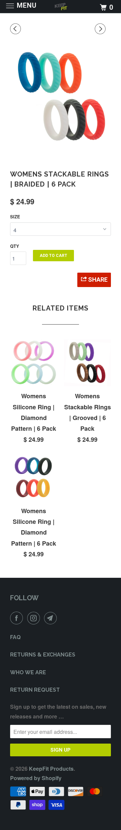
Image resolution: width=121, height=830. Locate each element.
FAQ (15, 637)
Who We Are (28, 672)
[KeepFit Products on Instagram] (35, 618)
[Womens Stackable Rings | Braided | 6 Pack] (60, 96)
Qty (14, 246)
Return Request (35, 690)
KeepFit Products (51, 768)
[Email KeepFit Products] (51, 618)
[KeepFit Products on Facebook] (18, 618)
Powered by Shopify (36, 778)
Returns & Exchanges (42, 654)
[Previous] (16, 28)
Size (15, 216)
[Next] (101, 28)
